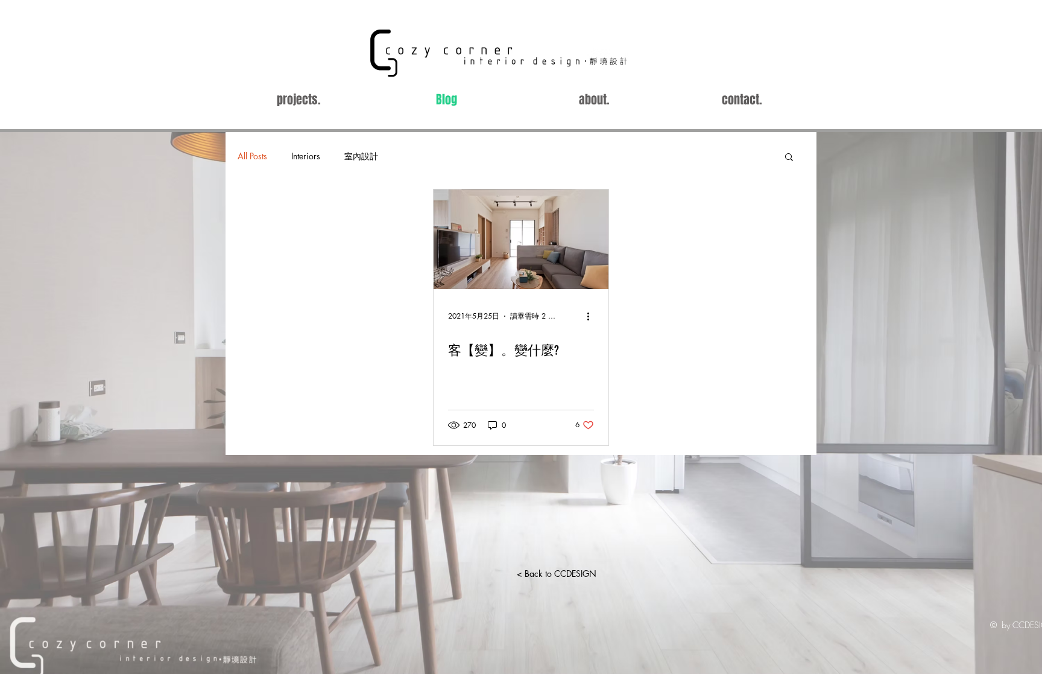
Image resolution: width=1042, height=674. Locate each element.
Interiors (305, 156)
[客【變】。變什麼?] (521, 239)
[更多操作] (592, 316)
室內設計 (361, 156)
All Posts (252, 156)
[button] (789, 157)
